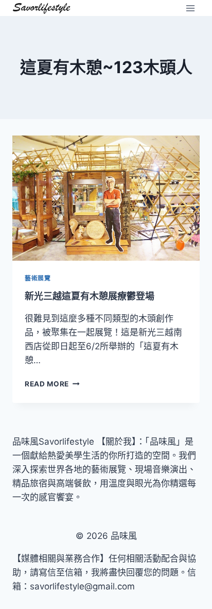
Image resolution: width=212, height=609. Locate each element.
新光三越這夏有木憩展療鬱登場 (89, 296)
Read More (50, 384)
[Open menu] (190, 8)
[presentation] (106, 198)
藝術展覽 (37, 278)
